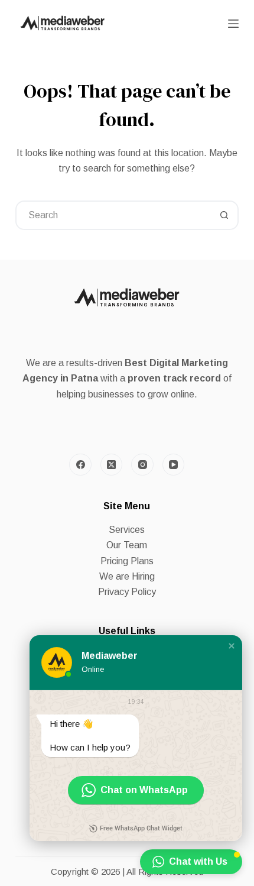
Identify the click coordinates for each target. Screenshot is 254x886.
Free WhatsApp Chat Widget (141, 828)
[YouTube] (173, 465)
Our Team (126, 545)
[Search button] (223, 215)
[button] (231, 646)
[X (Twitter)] (111, 465)
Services (127, 530)
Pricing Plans (127, 561)
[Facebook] (80, 465)
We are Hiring (127, 576)
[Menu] (233, 23)
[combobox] (113, 215)
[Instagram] (142, 465)
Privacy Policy (127, 592)
